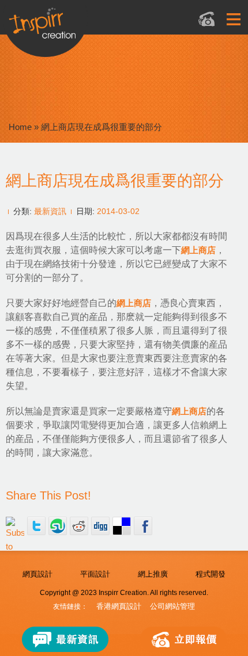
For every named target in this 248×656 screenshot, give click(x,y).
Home (20, 127)
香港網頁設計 (118, 606)
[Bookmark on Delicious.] (121, 526)
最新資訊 (50, 211)
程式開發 (211, 574)
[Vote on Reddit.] (79, 526)
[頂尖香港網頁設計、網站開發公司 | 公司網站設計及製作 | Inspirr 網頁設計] (89, 27)
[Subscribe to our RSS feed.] (15, 526)
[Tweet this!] (36, 526)
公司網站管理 (172, 606)
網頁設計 (37, 574)
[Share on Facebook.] (143, 526)
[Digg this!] (100, 526)
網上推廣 (153, 574)
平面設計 (95, 574)
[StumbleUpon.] (57, 526)
